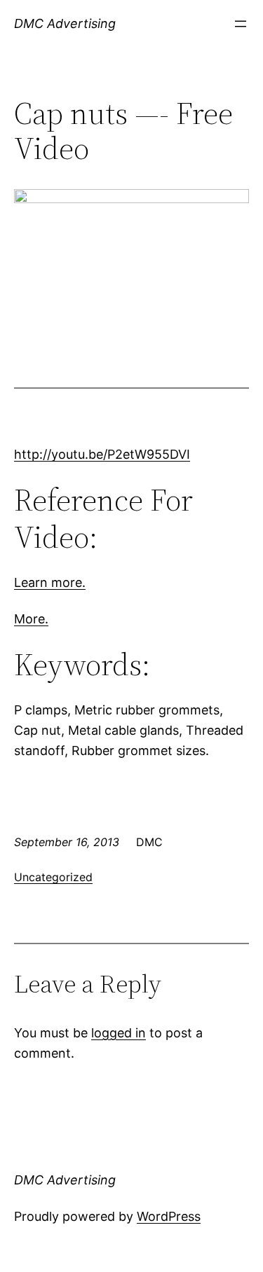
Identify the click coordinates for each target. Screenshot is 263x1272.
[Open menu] (240, 23)
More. (31, 618)
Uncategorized (53, 877)
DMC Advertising (65, 23)
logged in (118, 1032)
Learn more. (50, 582)
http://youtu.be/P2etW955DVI (102, 454)
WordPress (169, 1216)
